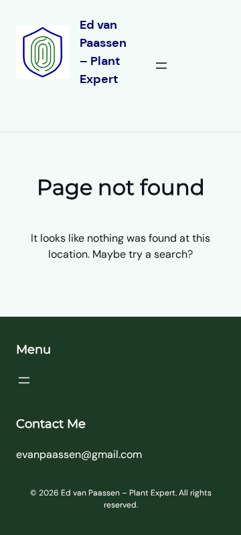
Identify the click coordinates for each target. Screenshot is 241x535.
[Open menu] (161, 66)
